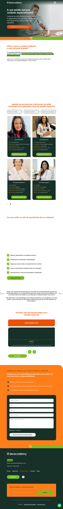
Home (8, 471)
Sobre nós (15, 471)
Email (11, 490)
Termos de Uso (41, 504)
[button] (30, 352)
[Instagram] (23, 477)
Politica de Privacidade (30, 504)
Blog (38, 471)
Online (19, 430)
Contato (32, 471)
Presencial (12, 430)
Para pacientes (24, 471)
